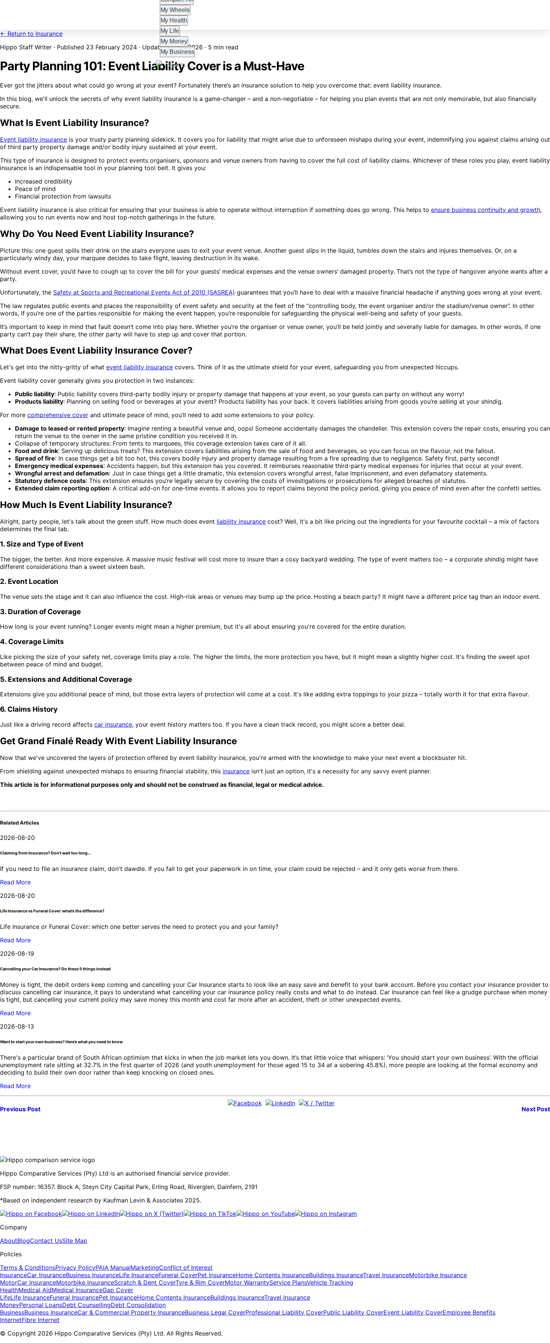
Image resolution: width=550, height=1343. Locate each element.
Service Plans (288, 1282)
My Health (174, 20)
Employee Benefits (469, 1312)
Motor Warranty (247, 1282)
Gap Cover (118, 1290)
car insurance (113, 724)
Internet (11, 1320)
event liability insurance (139, 367)
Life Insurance (138, 1275)
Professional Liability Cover (284, 1312)
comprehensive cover (57, 415)
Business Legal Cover (215, 1312)
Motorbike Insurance (438, 1275)
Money (9, 1305)
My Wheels (175, 10)
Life (5, 1297)
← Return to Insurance (31, 33)
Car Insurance (46, 1275)
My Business (178, 52)
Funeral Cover (178, 1275)
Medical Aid (35, 1290)
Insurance (13, 1275)
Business (12, 1312)
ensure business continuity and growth (485, 209)
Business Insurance (92, 1275)
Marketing (145, 1267)
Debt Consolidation (138, 1305)
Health (9, 1290)
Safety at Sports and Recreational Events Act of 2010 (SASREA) (144, 292)
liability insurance (241, 521)
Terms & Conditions (27, 1267)
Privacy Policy (75, 1267)
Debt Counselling (86, 1305)
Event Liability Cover (413, 1312)
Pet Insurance (217, 1275)
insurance (236, 771)
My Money (174, 41)
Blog (23, 1240)
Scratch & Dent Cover (144, 1282)
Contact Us (46, 1240)
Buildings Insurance (336, 1275)
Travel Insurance (386, 1275)
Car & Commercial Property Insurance (131, 1312)
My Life (170, 31)
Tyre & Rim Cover (200, 1282)
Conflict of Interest (186, 1267)
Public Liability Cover (353, 1312)
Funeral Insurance (74, 1297)
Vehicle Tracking (330, 1282)
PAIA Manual (113, 1267)
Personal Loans (40, 1305)
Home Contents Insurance (272, 1275)
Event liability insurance (33, 139)
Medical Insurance (77, 1290)
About (8, 1240)
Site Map (74, 1240)
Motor (8, 1282)
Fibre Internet (40, 1320)
